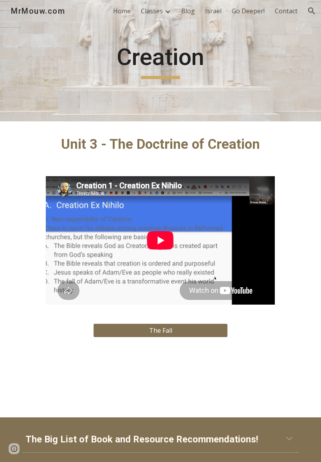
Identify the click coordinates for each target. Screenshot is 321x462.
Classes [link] (152, 11)
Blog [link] (188, 11)
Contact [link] (286, 11)
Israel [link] (213, 11)
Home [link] (122, 11)
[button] (311, 11)
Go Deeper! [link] (248, 11)
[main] (161, 60)
